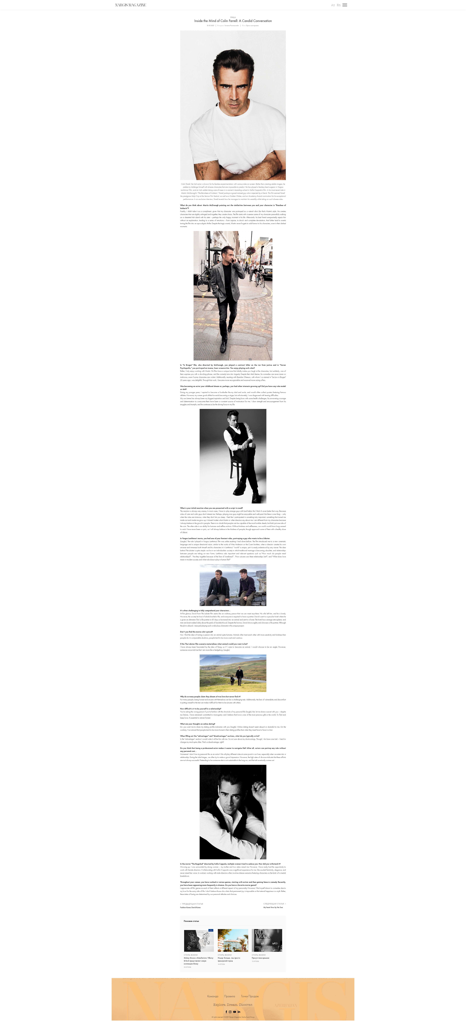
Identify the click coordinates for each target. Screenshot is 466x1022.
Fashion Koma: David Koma (190, 907)
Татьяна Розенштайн (232, 26)
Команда (212, 996)
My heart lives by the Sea (273, 907)
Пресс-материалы (252, 26)
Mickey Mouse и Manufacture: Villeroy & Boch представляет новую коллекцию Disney (198, 961)
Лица (233, 17)
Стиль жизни (191, 955)
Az (333, 5)
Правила (229, 996)
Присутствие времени (260, 958)
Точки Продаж (250, 996)
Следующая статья (273, 903)
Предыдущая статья (192, 904)
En (339, 5)
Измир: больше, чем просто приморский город (229, 959)
